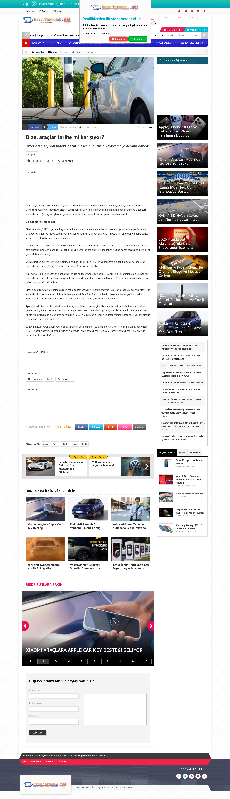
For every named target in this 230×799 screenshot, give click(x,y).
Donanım (78, 42)
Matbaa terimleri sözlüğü (189, 493)
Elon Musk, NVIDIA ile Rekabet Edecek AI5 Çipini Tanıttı (181, 391)
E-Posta (36, 703)
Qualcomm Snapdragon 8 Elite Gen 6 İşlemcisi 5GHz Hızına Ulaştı (181, 374)
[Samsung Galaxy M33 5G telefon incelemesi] (166, 533)
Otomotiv (53, 51)
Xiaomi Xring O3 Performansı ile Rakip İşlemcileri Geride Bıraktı (182, 438)
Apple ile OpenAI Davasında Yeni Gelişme (183, 382)
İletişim (58, 11)
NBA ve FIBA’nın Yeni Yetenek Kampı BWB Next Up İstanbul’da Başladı (182, 187)
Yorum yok (190, 466)
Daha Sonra (118, 39)
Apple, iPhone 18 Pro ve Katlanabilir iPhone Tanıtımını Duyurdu (178, 131)
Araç (45, 444)
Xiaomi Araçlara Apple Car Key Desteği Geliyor (180, 161)
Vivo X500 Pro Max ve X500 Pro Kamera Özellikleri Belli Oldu (182, 357)
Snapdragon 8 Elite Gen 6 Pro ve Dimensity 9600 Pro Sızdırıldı (179, 347)
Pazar (75, 444)
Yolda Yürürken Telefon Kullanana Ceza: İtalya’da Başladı (181, 401)
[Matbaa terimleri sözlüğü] (166, 501)
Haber (58, 42)
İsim (34, 690)
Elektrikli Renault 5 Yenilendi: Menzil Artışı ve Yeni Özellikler (180, 327)
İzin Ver (138, 39)
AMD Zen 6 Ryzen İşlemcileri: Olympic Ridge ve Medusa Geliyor (182, 271)
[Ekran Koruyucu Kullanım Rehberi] (166, 468)
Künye (44, 11)
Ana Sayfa (38, 42)
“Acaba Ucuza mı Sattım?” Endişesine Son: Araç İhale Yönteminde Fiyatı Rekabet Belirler (183, 426)
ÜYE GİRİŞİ (168, 35)
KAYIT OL (152, 35)
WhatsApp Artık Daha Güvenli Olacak (182, 365)
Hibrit (65, 444)
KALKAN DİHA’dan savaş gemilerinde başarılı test (179, 217)
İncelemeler (164, 42)
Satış (84, 444)
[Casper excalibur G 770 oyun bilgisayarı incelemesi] (166, 517)
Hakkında (30, 11)
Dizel (54, 444)
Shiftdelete (41, 351)
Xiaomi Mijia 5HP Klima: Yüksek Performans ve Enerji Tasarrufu (181, 299)
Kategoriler (193, 42)
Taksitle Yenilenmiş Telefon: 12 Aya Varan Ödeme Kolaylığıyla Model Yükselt (180, 412)
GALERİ (174, 29)
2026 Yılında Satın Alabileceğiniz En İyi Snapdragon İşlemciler (177, 243)
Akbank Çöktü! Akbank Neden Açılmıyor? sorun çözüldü (188, 479)
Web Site (34, 716)
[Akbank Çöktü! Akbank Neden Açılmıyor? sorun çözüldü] (166, 483)
